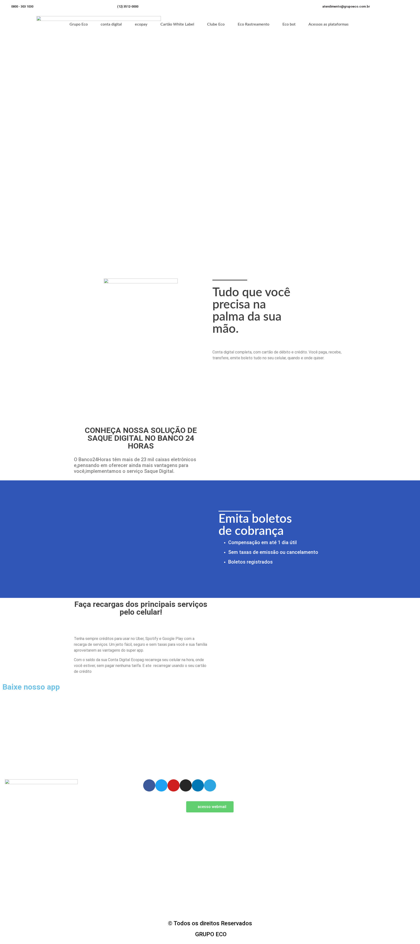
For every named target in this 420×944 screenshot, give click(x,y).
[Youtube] (173, 785)
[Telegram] (210, 785)
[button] (346, 6)
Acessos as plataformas (328, 24)
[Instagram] (186, 785)
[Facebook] (149, 785)
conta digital (111, 24)
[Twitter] (161, 785)
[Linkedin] (198, 785)
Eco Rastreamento (253, 24)
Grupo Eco (79, 24)
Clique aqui (98, 760)
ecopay (141, 24)
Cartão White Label (177, 24)
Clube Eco (216, 24)
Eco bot (289, 24)
